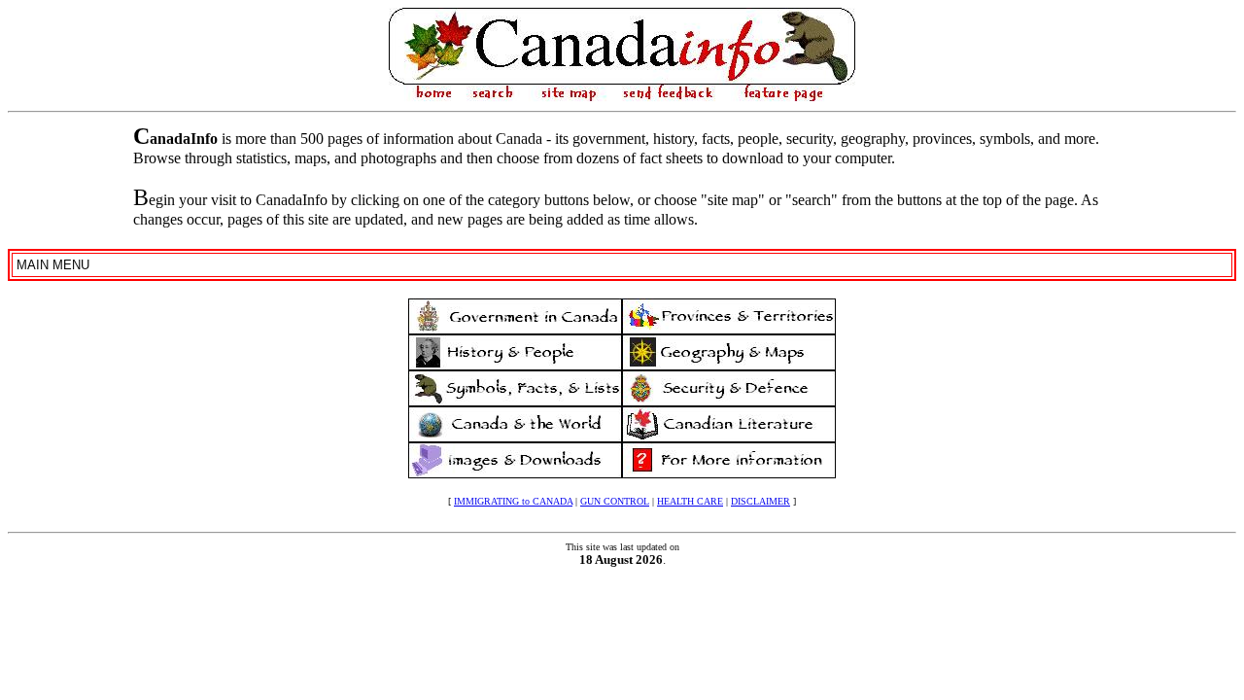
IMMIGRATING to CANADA (513, 501)
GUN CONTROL (614, 501)
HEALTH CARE (690, 501)
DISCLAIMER (760, 501)
